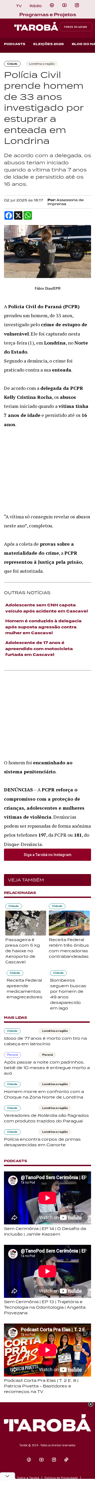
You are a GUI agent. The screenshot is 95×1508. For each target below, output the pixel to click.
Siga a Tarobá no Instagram (48, 855)
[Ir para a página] (52, 5)
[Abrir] (64, 5)
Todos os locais (75, 27)
